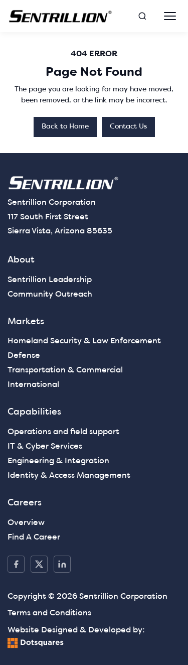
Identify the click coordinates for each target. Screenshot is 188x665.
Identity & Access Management (69, 476)
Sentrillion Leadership (50, 280)
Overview (26, 523)
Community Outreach (50, 295)
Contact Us (128, 126)
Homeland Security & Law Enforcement (84, 341)
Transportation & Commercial (65, 370)
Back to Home (65, 126)
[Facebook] (16, 564)
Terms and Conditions (49, 613)
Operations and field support (63, 432)
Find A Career (34, 538)
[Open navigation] (170, 16)
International (33, 385)
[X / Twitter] (39, 564)
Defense (24, 356)
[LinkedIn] (62, 564)
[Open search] (142, 16)
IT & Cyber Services (45, 447)
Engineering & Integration (58, 461)
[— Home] (60, 16)
